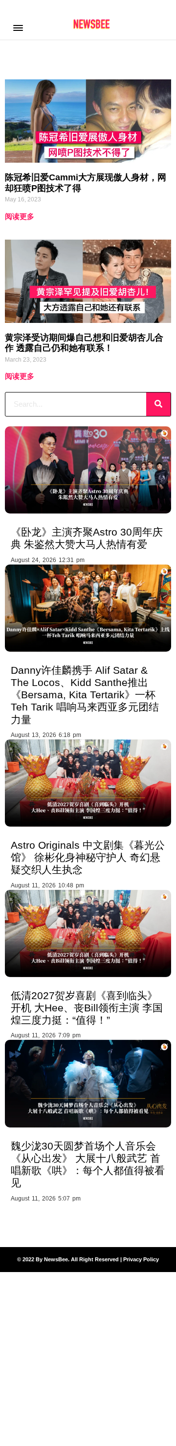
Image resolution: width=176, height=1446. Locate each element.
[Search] (158, 404)
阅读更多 (19, 216)
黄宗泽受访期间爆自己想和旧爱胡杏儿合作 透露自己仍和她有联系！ (84, 343)
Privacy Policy (141, 1259)
